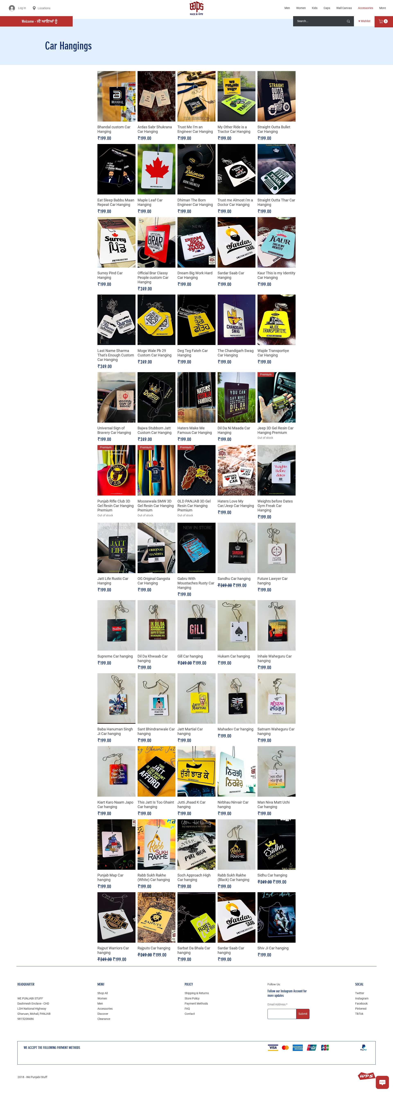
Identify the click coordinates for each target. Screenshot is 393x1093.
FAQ (187, 1008)
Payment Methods (196, 1003)
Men (100, 1003)
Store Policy (192, 998)
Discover (102, 1013)
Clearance (103, 1018)
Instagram (361, 998)
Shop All (102, 993)
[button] (384, 21)
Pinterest (361, 1008)
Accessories (105, 1008)
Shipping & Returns (197, 993)
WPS (366, 1076)
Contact (190, 1013)
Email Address (277, 1004)
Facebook (361, 1003)
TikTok (359, 1013)
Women (102, 998)
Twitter (359, 993)
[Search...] (348, 21)
